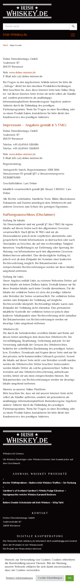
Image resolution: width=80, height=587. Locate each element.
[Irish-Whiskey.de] (40, 11)
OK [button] (69, 578)
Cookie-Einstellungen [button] (50, 578)
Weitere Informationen (19, 578)
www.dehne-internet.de (22, 73)
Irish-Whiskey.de (15, 35)
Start (5, 45)
